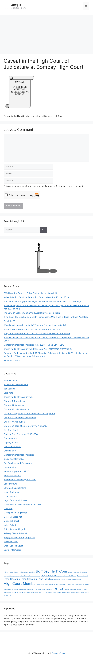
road (50, 592)
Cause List (76, 572)
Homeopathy (10, 467)
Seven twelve (66, 592)
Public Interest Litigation (15, 529)
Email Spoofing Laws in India (36, 579)
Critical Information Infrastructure (29, 576)
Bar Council (9, 389)
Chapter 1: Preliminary (14, 401)
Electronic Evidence (70, 576)
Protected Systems (32, 592)
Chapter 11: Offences (14, 405)
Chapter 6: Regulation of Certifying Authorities (26, 426)
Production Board (20, 592)
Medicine (8, 508)
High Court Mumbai (20, 583)
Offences (84, 589)
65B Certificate (8, 572)
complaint (7, 576)
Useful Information (13, 550)
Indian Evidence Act (60, 584)
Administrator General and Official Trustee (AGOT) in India (32, 329)
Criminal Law (10, 451)
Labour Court (10, 484)
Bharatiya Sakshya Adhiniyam (18, 397)
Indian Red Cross (83, 584)
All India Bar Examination (16, 384)
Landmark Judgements (15, 488)
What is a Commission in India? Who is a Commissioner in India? (35, 325)
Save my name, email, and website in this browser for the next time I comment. (45, 186)
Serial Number (57, 592)
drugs (62, 576)
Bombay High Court (52, 571)
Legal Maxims (10, 496)
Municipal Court (11, 521)
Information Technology (11, 589)
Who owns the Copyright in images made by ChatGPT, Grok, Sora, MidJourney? (42, 301)
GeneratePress (58, 653)
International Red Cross (26, 589)
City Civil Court (11, 430)
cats (70, 572)
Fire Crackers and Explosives (18, 463)
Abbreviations (10, 380)
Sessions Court (11, 541)
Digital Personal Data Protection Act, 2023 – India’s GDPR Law (34, 345)
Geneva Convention (75, 579)
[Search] (43, 230)
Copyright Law (11, 442)
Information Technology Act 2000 (20, 479)
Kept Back (49, 589)
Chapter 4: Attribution (14, 422)
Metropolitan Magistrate (15, 512)
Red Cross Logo (44, 592)
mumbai (58, 588)
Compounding (14, 576)
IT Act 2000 (41, 589)
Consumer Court (12, 438)
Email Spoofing (12, 579)
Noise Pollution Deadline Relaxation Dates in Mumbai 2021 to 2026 (36, 297)
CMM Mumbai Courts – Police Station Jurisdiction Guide (31, 293)
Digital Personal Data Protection (19, 455)
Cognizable (83, 572)
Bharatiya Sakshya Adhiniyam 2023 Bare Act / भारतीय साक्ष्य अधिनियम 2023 (38, 349)
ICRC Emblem (49, 584)
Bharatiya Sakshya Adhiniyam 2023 (24, 572)
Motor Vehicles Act (13, 517)
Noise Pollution (11, 525)
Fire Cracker (61, 579)
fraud (67, 579)
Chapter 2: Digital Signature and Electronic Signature (29, 413)
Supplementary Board (77, 592)
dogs (58, 576)
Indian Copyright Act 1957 (16, 471)
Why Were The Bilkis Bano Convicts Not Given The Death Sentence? (37, 333)
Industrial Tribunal (12, 475)
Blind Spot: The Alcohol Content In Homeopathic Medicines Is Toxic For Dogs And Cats (46, 317)
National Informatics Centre (72, 589)
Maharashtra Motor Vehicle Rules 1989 (22, 504)
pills (13, 592)
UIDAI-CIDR (7, 595)
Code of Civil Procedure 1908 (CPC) (21, 434)
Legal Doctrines (11, 492)
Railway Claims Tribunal (15, 533)
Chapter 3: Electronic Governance (20, 417)
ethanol (54, 579)
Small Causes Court (13, 546)
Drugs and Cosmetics (14, 459)
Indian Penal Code (72, 584)
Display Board (48, 575)
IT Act (35, 589)
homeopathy (40, 584)
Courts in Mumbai (12, 446)
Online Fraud (7, 592)
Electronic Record (82, 576)
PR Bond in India (12, 360)
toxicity (87, 592)
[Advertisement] (46, 34)
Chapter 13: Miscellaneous (16, 409)
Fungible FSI (10, 321)
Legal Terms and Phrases (16, 500)
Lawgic (16, 5)
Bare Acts (8, 393)
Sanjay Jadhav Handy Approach (19, 537)
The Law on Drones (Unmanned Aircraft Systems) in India (32, 313)
